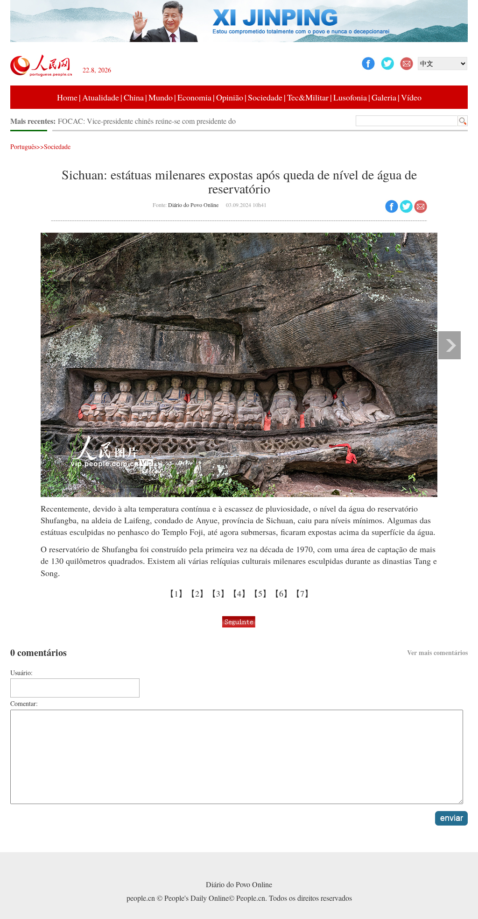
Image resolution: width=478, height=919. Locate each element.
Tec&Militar (308, 97)
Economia (194, 97)
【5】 (260, 593)
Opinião (229, 97)
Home (67, 97)
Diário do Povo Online (193, 204)
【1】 (176, 593)
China (134, 97)
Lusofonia (350, 97)
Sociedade (265, 97)
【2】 (197, 593)
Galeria (384, 97)
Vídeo (411, 97)
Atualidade (100, 97)
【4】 (239, 593)
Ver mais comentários (437, 652)
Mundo (160, 97)
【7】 (302, 593)
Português (23, 146)
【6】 (281, 593)
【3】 (218, 593)
